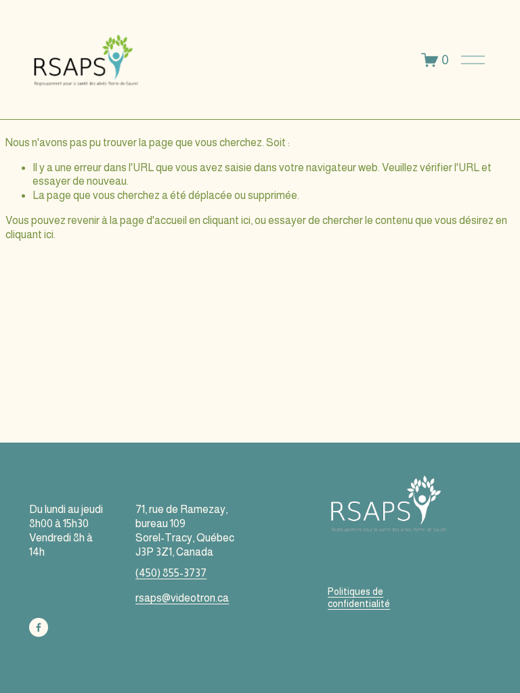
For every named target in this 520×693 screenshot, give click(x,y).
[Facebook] (38, 627)
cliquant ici (226, 220)
